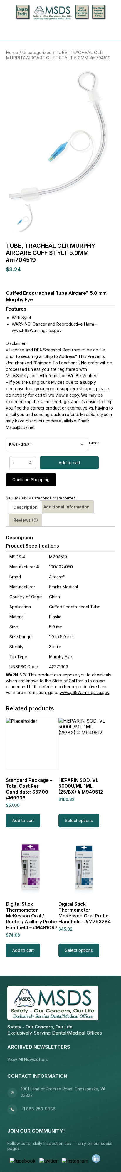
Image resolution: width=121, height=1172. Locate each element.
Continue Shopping (31, 479)
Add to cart (69, 462)
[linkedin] (96, 1159)
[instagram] (75, 1161)
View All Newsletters (27, 1059)
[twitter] (48, 1161)
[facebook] (23, 1161)
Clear (94, 442)
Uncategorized (37, 52)
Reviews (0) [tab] (26, 520)
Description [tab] (26, 507)
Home (12, 52)
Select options (79, 820)
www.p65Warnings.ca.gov (84, 692)
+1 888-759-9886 (38, 1109)
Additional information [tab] (66, 506)
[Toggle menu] (12, 30)
